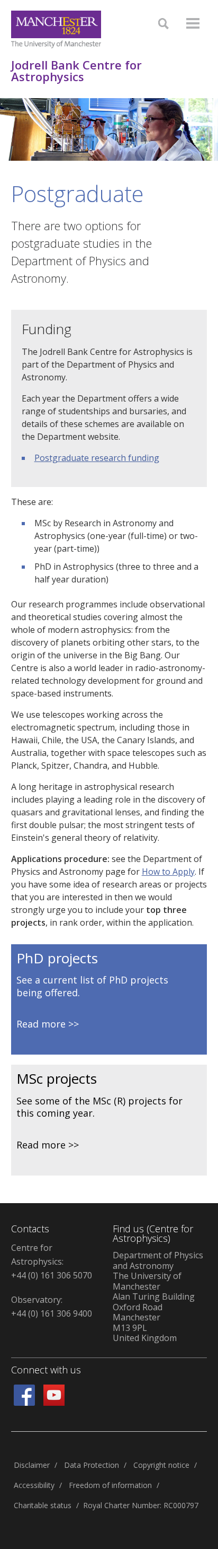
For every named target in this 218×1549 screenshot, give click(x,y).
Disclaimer (32, 1465)
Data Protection (91, 1465)
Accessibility (34, 1485)
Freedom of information (110, 1485)
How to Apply (168, 871)
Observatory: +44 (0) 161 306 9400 (51, 1306)
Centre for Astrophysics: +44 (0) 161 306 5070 (51, 1261)
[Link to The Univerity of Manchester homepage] (56, 29)
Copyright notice (161, 1465)
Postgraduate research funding (96, 458)
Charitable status (42, 1505)
